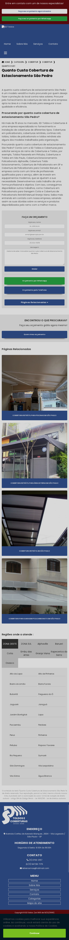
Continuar (34, 933)
